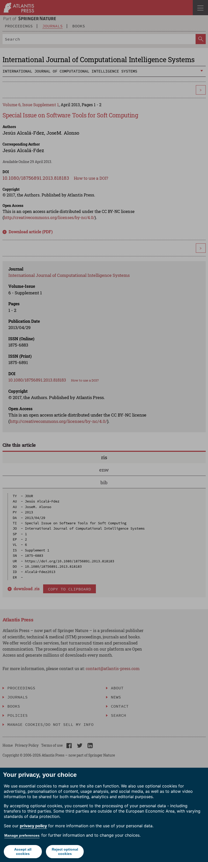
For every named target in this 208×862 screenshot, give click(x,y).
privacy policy (33, 825)
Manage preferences (22, 835)
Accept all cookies (22, 851)
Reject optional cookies (65, 851)
